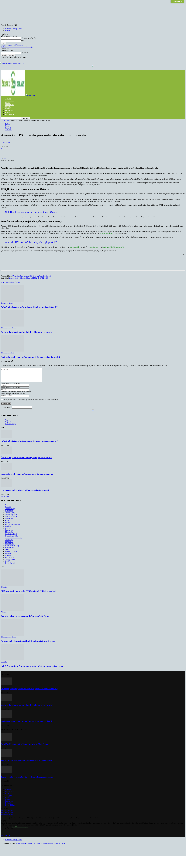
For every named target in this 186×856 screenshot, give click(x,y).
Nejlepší (8, 422)
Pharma (7, 109)
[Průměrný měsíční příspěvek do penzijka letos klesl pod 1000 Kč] (12, 301)
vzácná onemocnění (106, 233)
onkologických (75, 247)
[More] (59, 151)
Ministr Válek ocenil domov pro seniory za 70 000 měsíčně (26, 760)
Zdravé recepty (10, 509)
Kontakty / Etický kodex (13, 29)
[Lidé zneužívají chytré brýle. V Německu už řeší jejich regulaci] (12, 585)
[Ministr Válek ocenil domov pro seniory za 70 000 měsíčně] (6, 756)
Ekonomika (9, 532)
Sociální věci (9, 105)
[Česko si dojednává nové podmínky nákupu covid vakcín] (12, 326)
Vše (6, 420)
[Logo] (13, 95)
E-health (8, 507)
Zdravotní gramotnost (8, 328)
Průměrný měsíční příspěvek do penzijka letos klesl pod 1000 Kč (29, 307)
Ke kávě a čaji (10, 563)
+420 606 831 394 (7, 812)
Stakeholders (9, 547)
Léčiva (8, 120)
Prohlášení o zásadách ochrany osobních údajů (17, 47)
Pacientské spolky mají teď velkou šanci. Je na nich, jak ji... (27, 474)
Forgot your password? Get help (12, 45)
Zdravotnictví (9, 101)
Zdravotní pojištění (7, 353)
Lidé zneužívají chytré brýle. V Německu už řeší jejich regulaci (28, 591)
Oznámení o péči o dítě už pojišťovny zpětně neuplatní (25, 490)
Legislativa (9, 542)
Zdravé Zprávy (10, 513)
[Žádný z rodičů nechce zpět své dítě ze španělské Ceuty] (12, 610)
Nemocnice (9, 518)
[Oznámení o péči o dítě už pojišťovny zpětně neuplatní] (6, 486)
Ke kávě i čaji (10, 114)
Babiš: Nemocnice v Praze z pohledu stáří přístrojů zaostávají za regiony (32, 666)
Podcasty (8, 528)
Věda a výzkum (10, 559)
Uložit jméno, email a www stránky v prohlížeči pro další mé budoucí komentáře (30, 400)
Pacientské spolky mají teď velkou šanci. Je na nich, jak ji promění (30, 357)
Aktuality (8, 99)
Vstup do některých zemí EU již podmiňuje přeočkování (31, 276)
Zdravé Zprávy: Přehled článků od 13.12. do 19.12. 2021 (28, 278)
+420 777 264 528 (7, 810)
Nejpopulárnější (10, 424)
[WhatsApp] (43, 151)
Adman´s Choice (11, 551)
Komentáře (9, 511)
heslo (22, 40)
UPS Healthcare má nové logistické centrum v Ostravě (31, 212)
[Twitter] (27, 151)
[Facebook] (20, 151)
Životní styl (9, 540)
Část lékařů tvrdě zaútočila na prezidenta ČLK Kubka (25, 744)
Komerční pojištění (11, 536)
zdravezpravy (5, 142)
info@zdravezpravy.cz (8, 814)
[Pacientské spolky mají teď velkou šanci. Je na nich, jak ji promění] (12, 351)
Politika (7, 103)
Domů (3, 120)
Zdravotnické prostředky (13, 538)
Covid (7, 126)
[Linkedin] (51, 151)
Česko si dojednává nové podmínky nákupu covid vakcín (26, 332)
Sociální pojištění (6, 303)
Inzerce (7, 30)
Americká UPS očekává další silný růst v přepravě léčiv (32, 242)
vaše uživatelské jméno (28, 38)
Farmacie (8, 128)
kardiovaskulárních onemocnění (113, 247)
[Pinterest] (35, 151)
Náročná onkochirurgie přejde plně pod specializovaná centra (28, 641)
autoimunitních (95, 247)
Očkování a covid (11, 516)
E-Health (8, 112)
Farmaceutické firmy (12, 546)
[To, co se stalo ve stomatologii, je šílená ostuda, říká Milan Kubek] (6, 773)
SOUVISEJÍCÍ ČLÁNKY (10, 282)
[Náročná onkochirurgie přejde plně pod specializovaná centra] (12, 635)
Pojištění (8, 107)
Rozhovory (9, 110)
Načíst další (5, 496)
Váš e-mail (24, 53)
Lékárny (8, 526)
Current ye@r (6, 407)
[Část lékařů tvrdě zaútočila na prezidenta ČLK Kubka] (6, 740)
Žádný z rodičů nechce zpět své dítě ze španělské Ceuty (25, 616)
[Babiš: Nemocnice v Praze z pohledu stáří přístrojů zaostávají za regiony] (12, 660)
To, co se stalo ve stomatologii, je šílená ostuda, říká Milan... (27, 777)
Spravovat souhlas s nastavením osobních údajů (49, 843)
